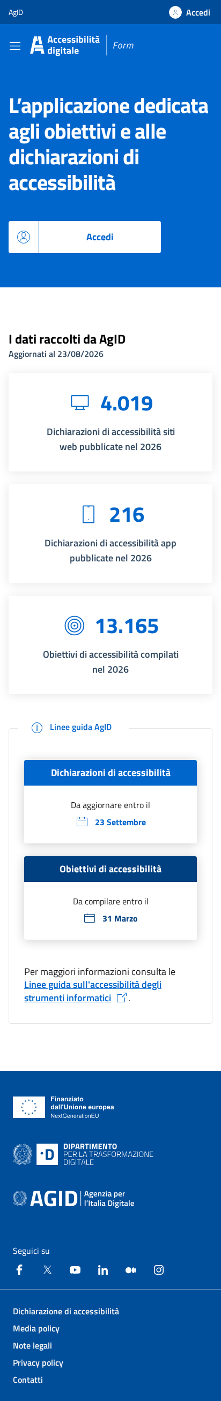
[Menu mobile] (15, 45)
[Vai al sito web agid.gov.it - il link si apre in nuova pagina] (73, 1199)
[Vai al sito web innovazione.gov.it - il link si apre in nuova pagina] (85, 1154)
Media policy (36, 1328)
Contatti (28, 1379)
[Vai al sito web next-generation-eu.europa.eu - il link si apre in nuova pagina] (63, 1107)
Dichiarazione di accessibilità (66, 1311)
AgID (16, 12)
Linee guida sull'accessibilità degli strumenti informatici (92, 991)
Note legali (32, 1345)
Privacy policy (38, 1362)
